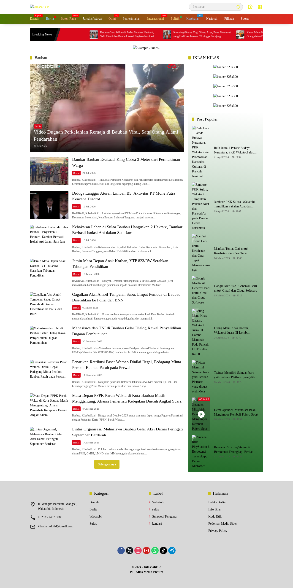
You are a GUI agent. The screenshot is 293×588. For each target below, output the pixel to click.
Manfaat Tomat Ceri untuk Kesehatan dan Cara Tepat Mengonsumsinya (231, 251)
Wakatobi (96, 516)
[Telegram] (172, 550)
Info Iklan (214, 509)
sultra (155, 509)
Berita (38, 126)
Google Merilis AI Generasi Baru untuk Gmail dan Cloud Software (235, 288)
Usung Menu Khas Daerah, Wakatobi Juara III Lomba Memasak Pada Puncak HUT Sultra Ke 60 (232, 330)
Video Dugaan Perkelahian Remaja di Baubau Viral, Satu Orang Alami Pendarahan (106, 135)
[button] (238, 7)
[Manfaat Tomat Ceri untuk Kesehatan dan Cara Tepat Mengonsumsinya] (201, 253)
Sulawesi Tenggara (164, 516)
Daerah (94, 502)
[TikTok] (163, 550)
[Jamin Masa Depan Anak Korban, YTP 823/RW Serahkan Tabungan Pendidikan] (49, 272)
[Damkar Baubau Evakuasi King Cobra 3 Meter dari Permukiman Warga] (49, 171)
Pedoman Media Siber (222, 523)
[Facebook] (121, 550)
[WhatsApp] (155, 550)
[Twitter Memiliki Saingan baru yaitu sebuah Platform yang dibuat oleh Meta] (201, 377)
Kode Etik (215, 516)
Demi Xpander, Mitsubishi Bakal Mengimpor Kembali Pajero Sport (236, 412)
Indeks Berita (216, 502)
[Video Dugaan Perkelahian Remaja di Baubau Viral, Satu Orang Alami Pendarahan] (107, 108)
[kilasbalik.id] (39, 6)
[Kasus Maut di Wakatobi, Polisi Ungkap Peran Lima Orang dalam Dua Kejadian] (221, 34)
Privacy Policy (217, 530)
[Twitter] (129, 550)
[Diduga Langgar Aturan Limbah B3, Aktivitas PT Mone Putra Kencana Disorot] (49, 205)
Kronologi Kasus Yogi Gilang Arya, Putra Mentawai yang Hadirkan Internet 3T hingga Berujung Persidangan (183, 34)
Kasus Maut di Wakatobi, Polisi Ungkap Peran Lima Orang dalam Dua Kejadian (256, 34)
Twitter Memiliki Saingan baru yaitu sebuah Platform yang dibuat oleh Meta (236, 375)
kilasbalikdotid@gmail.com (55, 526)
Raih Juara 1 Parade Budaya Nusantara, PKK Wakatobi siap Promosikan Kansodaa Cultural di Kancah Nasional (236, 150)
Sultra (93, 523)
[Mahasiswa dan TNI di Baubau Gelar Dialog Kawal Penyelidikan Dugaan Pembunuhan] (49, 340)
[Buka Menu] (260, 7)
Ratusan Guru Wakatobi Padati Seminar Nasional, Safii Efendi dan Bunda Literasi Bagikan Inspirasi (108, 34)
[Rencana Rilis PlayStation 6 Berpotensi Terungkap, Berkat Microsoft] (201, 451)
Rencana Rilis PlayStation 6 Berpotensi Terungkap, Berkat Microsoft (233, 450)
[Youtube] (146, 550)
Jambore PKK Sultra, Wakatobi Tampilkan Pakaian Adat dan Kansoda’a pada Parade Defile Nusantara (234, 204)
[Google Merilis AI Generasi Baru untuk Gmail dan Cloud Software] (201, 290)
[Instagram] (138, 550)
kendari (157, 523)
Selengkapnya (107, 464)
